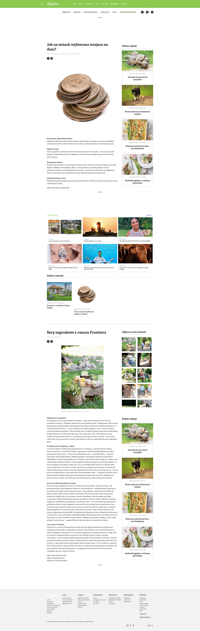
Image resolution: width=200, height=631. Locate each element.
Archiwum (50, 601)
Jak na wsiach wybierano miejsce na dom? (84, 312)
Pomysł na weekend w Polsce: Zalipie (58, 306)
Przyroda (105, 4)
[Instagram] (147, 12)
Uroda (95, 598)
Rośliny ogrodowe (83, 600)
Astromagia (104, 12)
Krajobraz (112, 603)
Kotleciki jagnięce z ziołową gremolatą (137, 181)
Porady (80, 601)
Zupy (141, 601)
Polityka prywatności (53, 605)
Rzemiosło (127, 598)
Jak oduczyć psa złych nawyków (137, 78)
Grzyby (111, 601)
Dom (75, 4)
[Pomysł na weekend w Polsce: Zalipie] (59, 291)
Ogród (80, 4)
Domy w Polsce (66, 598)
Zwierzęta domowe (114, 598)
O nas (48, 600)
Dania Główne (144, 603)
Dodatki (142, 607)
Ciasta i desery (144, 605)
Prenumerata (145, 617)
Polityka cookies (52, 607)
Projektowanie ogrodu (82, 606)
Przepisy (124, 4)
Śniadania (143, 598)
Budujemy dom (66, 603)
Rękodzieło (115, 4)
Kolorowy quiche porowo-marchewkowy (137, 147)
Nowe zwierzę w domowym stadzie (137, 112)
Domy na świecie (67, 600)
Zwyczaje (127, 600)
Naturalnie (89, 4)
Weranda (77, 12)
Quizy (97, 4)
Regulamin (50, 603)
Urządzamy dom (67, 601)
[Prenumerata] (149, 625)
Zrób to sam (127, 601)
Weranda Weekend (90, 12)
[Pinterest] (152, 12)
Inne (141, 610)
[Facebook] (142, 12)
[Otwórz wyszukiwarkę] (151, 4)
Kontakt (49, 612)
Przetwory (143, 609)
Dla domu (96, 601)
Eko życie (96, 603)
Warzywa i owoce (83, 598)
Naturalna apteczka (99, 600)
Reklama (49, 611)
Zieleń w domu (82, 603)
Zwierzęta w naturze (115, 600)
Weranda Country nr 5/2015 (137, 73)
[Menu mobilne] (42, 4)
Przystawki (143, 600)
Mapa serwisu (51, 609)
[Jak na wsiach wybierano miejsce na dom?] (86, 294)
